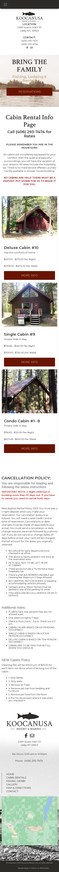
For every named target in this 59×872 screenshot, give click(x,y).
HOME (10, 774)
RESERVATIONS (30, 91)
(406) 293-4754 (29, 44)
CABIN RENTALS (16, 777)
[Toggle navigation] (5, 4)
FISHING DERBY (16, 781)
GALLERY (12, 784)
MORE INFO (29, 275)
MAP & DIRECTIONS (18, 787)
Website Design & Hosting (27, 868)
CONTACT (12, 791)
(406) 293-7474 (29, 40)
